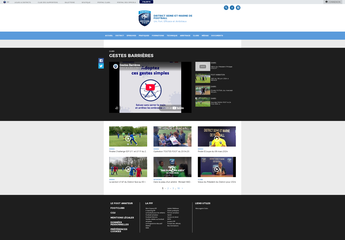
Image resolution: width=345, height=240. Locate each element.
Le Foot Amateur (122, 203)
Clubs (196, 36)
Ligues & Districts (23, 2)
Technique (172, 36)
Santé (169, 215)
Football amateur (152, 215)
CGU (113, 213)
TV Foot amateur (173, 213)
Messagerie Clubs (202, 208)
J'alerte (146, 2)
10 (178, 188)
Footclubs (117, 208)
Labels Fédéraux (173, 208)
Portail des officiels (126, 2)
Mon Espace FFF (151, 208)
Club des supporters (48, 2)
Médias (205, 36)
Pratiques (144, 36)
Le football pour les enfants (155, 213)
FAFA (147, 228)
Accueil (109, 36)
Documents (217, 36)
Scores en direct (172, 217)
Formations (158, 36)
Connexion (334, 2)
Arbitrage (185, 36)
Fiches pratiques (173, 211)
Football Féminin (152, 217)
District (119, 36)
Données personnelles (120, 223)
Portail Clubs (103, 2)
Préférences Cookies (119, 230)
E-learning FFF (150, 211)
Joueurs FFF (171, 221)
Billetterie (70, 2)
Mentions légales (122, 218)
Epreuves (131, 36)
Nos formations (173, 226)
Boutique (86, 2)
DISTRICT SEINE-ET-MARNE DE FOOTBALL (173, 17)
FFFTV (169, 219)
